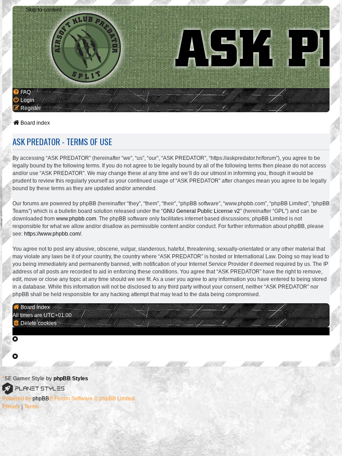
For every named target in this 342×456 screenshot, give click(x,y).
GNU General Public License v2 (201, 211)
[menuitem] (21, 92)
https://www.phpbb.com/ (52, 234)
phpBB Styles (70, 378)
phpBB (41, 398)
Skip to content (43, 10)
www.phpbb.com (76, 219)
